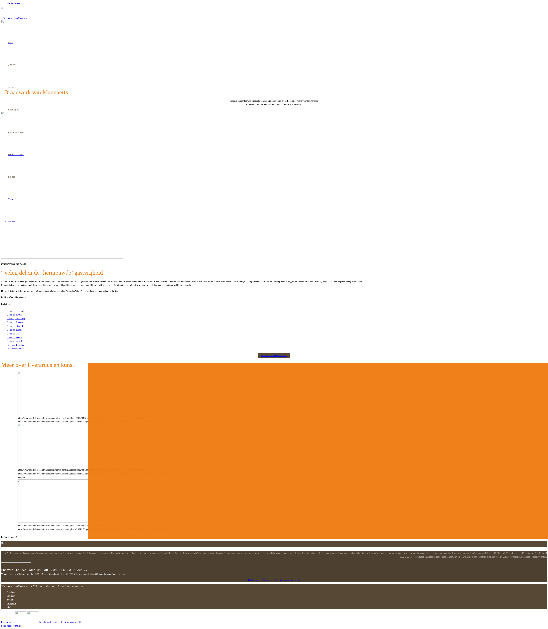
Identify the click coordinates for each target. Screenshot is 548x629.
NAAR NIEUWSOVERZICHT (274, 356)
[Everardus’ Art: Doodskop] (53, 414)
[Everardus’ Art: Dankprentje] (53, 522)
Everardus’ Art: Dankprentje (45, 374)
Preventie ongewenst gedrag (287, 580)
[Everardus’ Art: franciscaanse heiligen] (53, 466)
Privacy (266, 580)
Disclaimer (253, 580)
